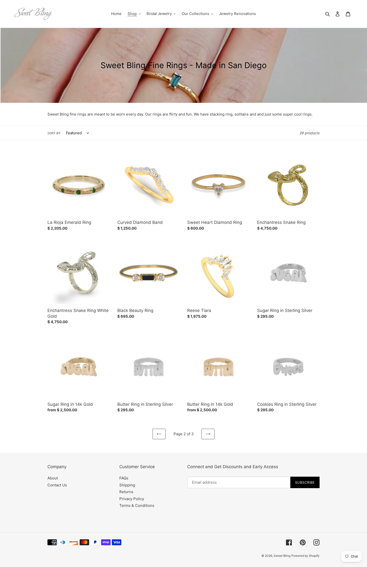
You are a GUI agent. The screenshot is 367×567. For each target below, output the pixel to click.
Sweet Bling (282, 556)
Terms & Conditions (136, 505)
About (52, 478)
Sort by (53, 133)
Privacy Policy (131, 498)
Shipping (127, 485)
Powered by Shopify (305, 556)
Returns (126, 491)
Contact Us (57, 485)
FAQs (123, 478)
